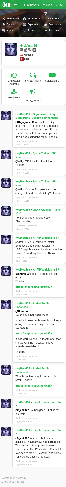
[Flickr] (21, 49)
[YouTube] (25, 49)
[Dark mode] (55, 4)
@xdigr (19, 161)
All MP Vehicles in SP (46, 237)
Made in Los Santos (13, 481)
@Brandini (22, 311)
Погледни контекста (27, 141)
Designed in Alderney (13, 478)
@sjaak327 (22, 410)
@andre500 (22, 274)
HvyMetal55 (28, 45)
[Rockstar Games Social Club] (34, 49)
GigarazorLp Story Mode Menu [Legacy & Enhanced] (36, 116)
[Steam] (30, 49)
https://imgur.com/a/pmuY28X (33, 286)
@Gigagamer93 (24, 122)
